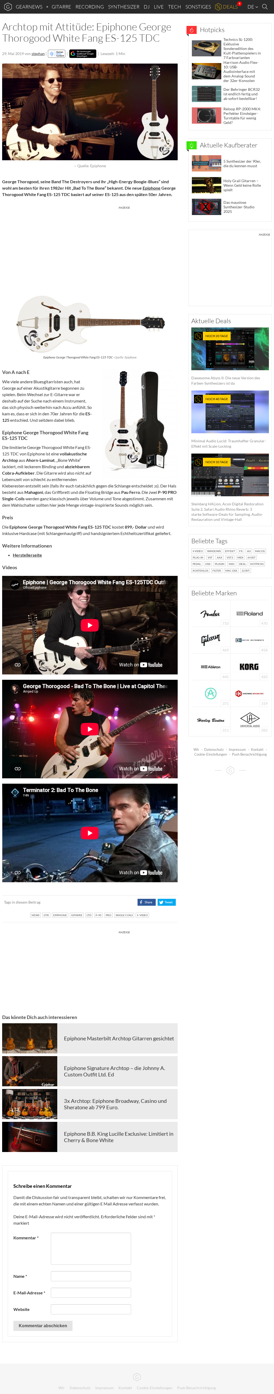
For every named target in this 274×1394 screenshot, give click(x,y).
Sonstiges (198, 7)
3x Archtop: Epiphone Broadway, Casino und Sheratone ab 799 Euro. (115, 1104)
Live (159, 7)
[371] (210, 693)
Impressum (237, 749)
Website (21, 1309)
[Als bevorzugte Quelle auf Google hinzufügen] (82, 53)
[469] (210, 639)
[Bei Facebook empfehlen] (146, 902)
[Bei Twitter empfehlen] (166, 902)
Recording (89, 7)
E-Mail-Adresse (29, 1292)
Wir (196, 749)
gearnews (29, 7)
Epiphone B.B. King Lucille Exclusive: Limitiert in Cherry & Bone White (118, 1136)
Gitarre (61, 7)
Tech (174, 7)
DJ (147, 7)
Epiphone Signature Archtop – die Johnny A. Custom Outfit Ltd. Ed (114, 1071)
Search (266, 7)
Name (20, 1276)
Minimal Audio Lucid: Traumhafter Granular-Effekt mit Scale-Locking (228, 422)
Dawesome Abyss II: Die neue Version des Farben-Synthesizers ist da (225, 359)
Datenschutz (214, 749)
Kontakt (257, 749)
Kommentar (26, 1237)
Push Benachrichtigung (249, 754)
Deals (230, 7)
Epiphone (152, 187)
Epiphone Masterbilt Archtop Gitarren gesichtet (119, 1038)
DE (251, 7)
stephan (38, 53)
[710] (211, 613)
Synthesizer (123, 7)
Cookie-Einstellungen (210, 754)
